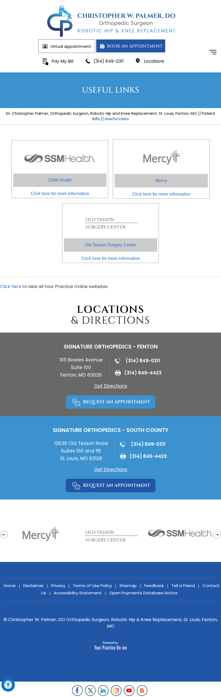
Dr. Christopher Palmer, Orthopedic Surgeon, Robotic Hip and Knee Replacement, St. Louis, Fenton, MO (101, 113)
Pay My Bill (62, 61)
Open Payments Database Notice (143, 593)
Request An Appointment (116, 402)
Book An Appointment (135, 46)
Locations (154, 61)
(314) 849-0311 (109, 61)
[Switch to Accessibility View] (8, 685)
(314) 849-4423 (143, 373)
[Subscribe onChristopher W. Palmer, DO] (129, 690)
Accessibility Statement (78, 593)
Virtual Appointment (70, 46)
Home (10, 585)
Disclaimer (33, 585)
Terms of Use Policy (92, 585)
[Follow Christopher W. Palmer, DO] (78, 690)
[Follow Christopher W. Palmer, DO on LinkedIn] (104, 690)
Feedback (154, 585)
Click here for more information (60, 187)
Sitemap (128, 585)
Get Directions (110, 386)
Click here (10, 286)
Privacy (58, 585)
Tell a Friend (183, 585)
